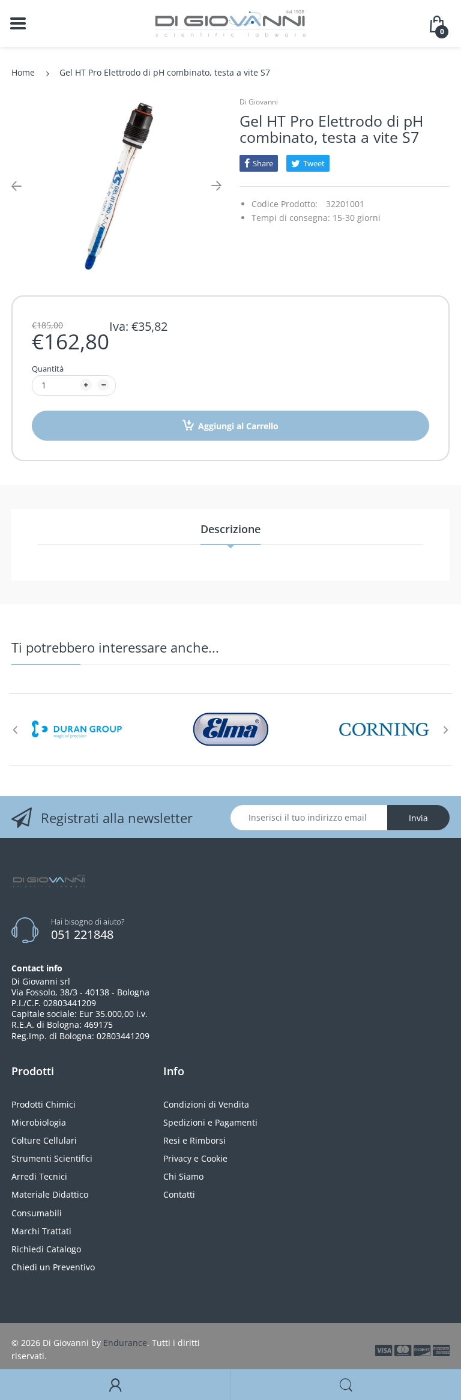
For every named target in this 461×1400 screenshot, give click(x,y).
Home (23, 72)
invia (418, 818)
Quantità (48, 368)
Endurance (125, 1342)
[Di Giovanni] (230, 22)
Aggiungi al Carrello (238, 426)
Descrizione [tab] (230, 529)
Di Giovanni (259, 102)
